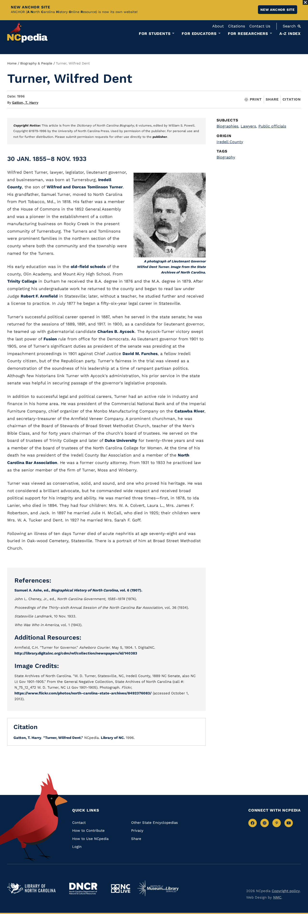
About (218, 26)
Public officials (272, 126)
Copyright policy (286, 891)
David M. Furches (140, 353)
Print (256, 99)
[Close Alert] (305, 2)
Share (272, 99)
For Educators (199, 34)
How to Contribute (88, 830)
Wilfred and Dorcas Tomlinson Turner (85, 186)
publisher (160, 137)
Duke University (121, 440)
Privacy (137, 830)
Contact (79, 822)
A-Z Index (290, 33)
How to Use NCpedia (90, 839)
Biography (226, 157)
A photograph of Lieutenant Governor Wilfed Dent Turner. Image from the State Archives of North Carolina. (171, 266)
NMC (277, 897)
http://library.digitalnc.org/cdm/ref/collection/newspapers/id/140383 (75, 653)
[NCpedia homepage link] (27, 32)
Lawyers (249, 126)
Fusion (51, 338)
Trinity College (22, 281)
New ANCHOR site (277, 10)
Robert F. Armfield (39, 296)
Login (77, 846)
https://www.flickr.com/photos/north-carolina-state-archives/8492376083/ (83, 693)
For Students (155, 34)
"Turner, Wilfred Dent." (63, 738)
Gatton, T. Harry (25, 102)
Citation (291, 99)
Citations (236, 26)
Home (12, 63)
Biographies (228, 126)
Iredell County (230, 142)
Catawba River (189, 411)
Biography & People (36, 63)
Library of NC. (113, 738)
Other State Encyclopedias (154, 822)
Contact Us (259, 26)
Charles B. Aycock (116, 331)
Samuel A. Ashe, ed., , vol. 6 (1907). (78, 590)
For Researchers (248, 34)
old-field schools (88, 266)
